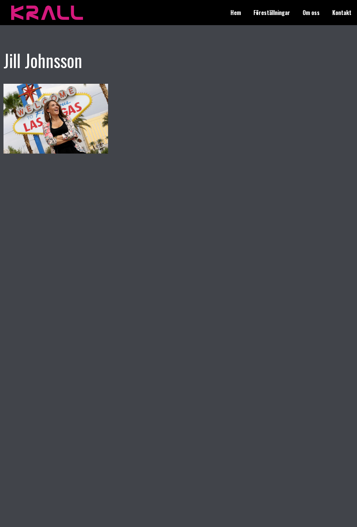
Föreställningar (271, 12)
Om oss (311, 12)
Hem (235, 12)
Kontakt (341, 12)
